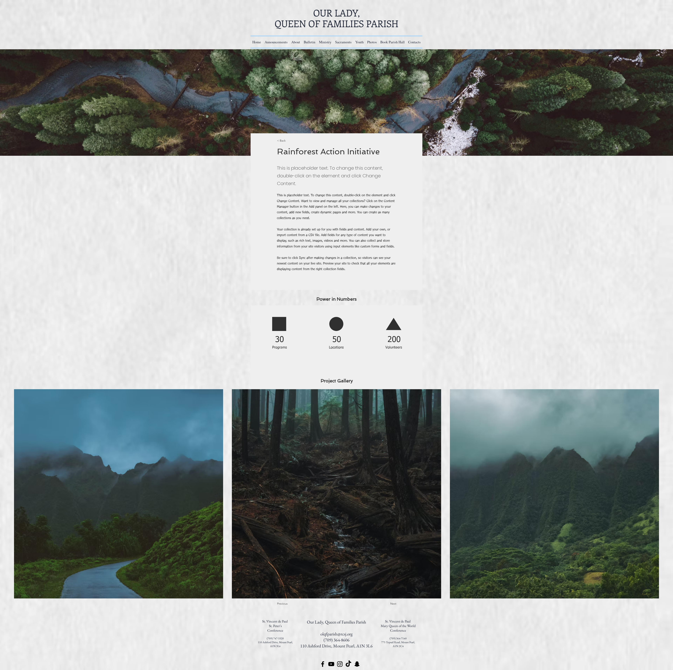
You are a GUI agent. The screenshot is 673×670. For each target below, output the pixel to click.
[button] (325, 42)
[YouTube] (331, 664)
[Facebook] (322, 664)
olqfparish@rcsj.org (336, 634)
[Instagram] (340, 664)
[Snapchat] (357, 664)
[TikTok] (348, 664)
